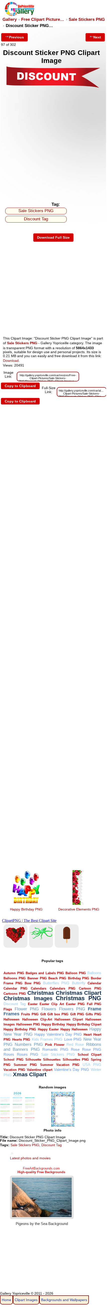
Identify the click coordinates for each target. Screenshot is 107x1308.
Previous (16, 37)
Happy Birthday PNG (26, 909)
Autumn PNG (13, 973)
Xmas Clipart (29, 1074)
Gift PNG (77, 1014)
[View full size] (53, 87)
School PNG (13, 1059)
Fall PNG (94, 1004)
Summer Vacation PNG (59, 1065)
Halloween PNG (28, 1024)
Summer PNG (25, 1065)
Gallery (9, 19)
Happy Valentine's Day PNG (58, 1034)
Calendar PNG (15, 988)
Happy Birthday (53, 1024)
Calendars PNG (62, 988)
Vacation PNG (14, 1070)
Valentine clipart (39, 1070)
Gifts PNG (93, 1014)
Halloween (11, 1019)
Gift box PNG (57, 1014)
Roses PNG (27, 1054)
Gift (43, 1014)
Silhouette (33, 1059)
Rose (75, 1049)
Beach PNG (57, 978)
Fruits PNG (30, 1014)
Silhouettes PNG (76, 1059)
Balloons (94, 973)
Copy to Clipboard (20, 386)
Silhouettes (51, 1059)
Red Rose (75, 1044)
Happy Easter (48, 1029)
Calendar (94, 983)
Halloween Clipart (68, 1019)
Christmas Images (27, 998)
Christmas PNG (78, 998)
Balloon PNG (75, 973)
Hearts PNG (21, 1039)
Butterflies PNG (56, 983)
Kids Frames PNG (47, 1039)
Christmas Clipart (78, 993)
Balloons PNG (14, 978)
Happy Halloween (74, 1029)
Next (97, 37)
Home (6, 1300)
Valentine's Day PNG (71, 1069)
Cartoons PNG (14, 993)
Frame (94, 1008)
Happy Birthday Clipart (83, 1024)
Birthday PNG (78, 978)
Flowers (49, 1009)
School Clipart (89, 1054)
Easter (33, 1004)
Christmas (40, 993)
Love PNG (73, 1039)
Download (11, 361)
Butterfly (78, 983)
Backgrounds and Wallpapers (64, 1300)
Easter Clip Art (52, 1004)
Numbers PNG (29, 1044)
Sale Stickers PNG (87, 19)
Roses (8, 1054)
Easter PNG (75, 1004)
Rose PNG (91, 1049)
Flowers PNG (72, 1009)
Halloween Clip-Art (37, 1019)
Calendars (38, 988)
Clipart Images (26, 1300)
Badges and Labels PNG (45, 973)
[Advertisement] (53, 143)
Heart (88, 1034)
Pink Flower (54, 1045)
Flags (7, 1009)
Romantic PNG (55, 1049)
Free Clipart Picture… (42, 19)
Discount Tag (36, 219)
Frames (11, 1013)
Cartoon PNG (90, 988)
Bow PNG (33, 983)
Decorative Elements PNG (78, 909)
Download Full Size (53, 237)
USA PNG (92, 1064)
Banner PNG (37, 978)
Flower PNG (27, 1009)
